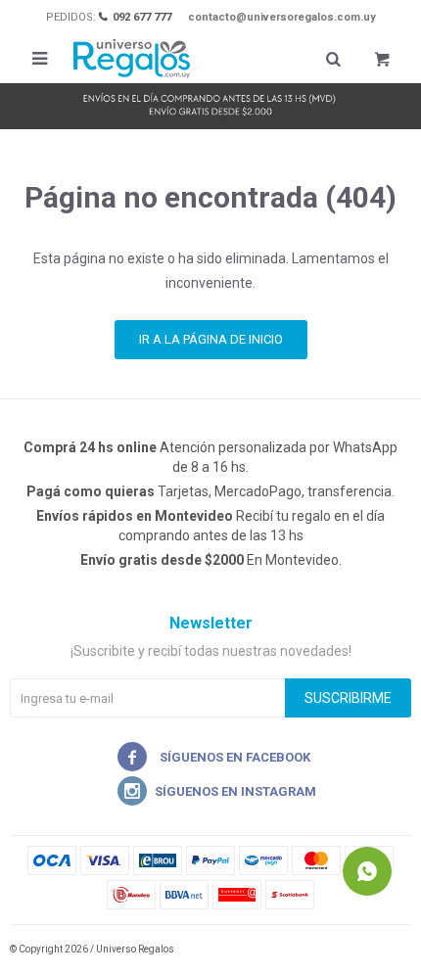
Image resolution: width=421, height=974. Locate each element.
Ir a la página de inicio (211, 339)
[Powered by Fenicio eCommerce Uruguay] (381, 949)
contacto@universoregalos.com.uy (282, 17)
